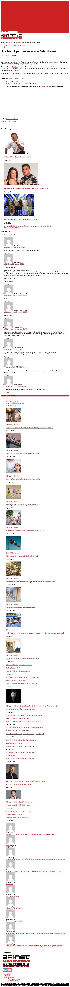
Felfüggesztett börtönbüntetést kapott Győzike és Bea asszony (26, 188)
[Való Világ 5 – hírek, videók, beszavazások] (20, 752)
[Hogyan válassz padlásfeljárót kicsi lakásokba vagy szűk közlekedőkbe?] (13, 421)
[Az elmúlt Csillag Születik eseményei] (19, 665)
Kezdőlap (7, 2)
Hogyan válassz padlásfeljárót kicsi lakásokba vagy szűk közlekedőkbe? (29, 428)
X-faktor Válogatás (12, 718)
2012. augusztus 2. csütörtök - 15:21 (16, 386)
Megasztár (11, 22)
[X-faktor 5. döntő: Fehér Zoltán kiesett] (13, 799)
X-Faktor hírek (21, 680)
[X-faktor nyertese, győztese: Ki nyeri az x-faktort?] (22, 677)
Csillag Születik (13, 18)
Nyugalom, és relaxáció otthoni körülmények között (22, 658)
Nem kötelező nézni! (12, 896)
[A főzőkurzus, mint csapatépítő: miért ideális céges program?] (13, 524)
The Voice (11, 23)
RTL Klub (15, 67)
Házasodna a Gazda (14, 27)
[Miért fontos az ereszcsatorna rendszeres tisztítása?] (13, 447)
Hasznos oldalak (13, 980)
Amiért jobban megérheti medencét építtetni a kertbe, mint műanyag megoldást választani (35, 633)
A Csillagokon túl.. (14, 979)
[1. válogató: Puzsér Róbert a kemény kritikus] (13, 703)
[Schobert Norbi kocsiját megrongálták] (15, 153)
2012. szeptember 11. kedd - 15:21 (15, 368)
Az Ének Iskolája (13, 15)
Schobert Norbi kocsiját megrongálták (17, 157)
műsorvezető (46, 86)
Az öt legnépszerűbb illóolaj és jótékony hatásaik (22, 505)
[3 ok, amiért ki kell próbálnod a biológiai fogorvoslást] (13, 473)
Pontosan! (9, 884)
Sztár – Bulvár (8, 12)
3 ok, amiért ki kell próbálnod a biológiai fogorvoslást (23, 479)
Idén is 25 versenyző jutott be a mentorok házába (21, 219)
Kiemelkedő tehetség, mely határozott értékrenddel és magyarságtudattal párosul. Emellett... (35, 859)
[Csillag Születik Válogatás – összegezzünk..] (21, 740)
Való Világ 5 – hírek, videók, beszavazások (20, 758)
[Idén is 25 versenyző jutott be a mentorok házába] (19, 216)
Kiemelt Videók (28, 45)
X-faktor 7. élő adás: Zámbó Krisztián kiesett (20, 784)
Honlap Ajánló (9, 977)
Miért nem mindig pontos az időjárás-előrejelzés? (22, 556)
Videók (6, 10)
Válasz (6, 253)
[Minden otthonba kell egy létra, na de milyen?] (13, 601)
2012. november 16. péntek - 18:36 (15, 295)
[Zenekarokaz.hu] (16, 967)
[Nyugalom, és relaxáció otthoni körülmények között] (13, 652)
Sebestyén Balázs (12, 119)
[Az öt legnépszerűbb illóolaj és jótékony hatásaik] (13, 498)
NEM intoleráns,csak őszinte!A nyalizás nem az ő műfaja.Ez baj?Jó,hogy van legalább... (34, 946)
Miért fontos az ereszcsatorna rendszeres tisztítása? (22, 453)
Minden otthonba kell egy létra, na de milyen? (20, 607)
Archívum (7, 976)
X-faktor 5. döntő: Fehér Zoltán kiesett (18, 805)
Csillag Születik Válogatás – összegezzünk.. (20, 746)
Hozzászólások (9, 235)
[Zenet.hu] (16, 962)
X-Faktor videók (24, 718)
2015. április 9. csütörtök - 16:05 (14, 247)
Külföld (10, 7)
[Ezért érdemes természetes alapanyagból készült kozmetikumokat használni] (13, 575)
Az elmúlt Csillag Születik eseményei (18, 671)
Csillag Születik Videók (39, 706)
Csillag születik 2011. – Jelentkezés (17, 817)
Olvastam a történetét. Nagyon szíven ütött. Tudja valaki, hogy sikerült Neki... (30, 834)
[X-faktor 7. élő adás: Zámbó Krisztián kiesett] (12, 778)
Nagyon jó (9, 847)
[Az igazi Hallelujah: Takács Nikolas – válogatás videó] (24, 715)
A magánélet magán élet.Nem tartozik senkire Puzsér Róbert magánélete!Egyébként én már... (36, 933)
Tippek (10, 9)
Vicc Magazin (8, 28)
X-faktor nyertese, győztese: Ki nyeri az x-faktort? (22, 683)
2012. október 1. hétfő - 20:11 (13, 349)
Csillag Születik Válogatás (22, 706)
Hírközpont (7, 4)
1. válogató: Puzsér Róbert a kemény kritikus (20, 709)
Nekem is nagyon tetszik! (14, 908)
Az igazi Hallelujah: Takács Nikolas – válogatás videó (23, 721)
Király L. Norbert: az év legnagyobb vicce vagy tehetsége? (25, 734)
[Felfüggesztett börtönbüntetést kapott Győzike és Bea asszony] (21, 184)
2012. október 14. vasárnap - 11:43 (15, 329)
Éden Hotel (11, 20)
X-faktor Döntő (10, 680)
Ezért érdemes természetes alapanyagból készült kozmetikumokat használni (30, 582)
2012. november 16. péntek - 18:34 (15, 312)
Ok (52, 985)
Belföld (10, 5)
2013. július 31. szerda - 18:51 (14, 264)
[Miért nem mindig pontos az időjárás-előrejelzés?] (13, 550)
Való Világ (11, 25)
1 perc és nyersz (13, 13)
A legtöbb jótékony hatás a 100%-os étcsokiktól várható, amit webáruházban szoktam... (34, 871)
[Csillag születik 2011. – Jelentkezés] (18, 811)
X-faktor (10, 17)
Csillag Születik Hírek (13, 668)
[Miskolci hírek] (7, 971)
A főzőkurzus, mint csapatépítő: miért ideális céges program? (25, 530)
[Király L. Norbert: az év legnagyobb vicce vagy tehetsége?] (25, 727)
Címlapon (19, 45)
